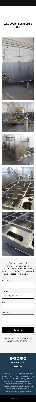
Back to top (17, 366)
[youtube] (21, 358)
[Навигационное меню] (32, 3)
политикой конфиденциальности (22, 341)
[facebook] (11, 358)
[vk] (14, 358)
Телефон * (5, 291)
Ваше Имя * (6, 280)
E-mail (4, 302)
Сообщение (6, 313)
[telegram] (25, 358)
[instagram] (18, 358)
